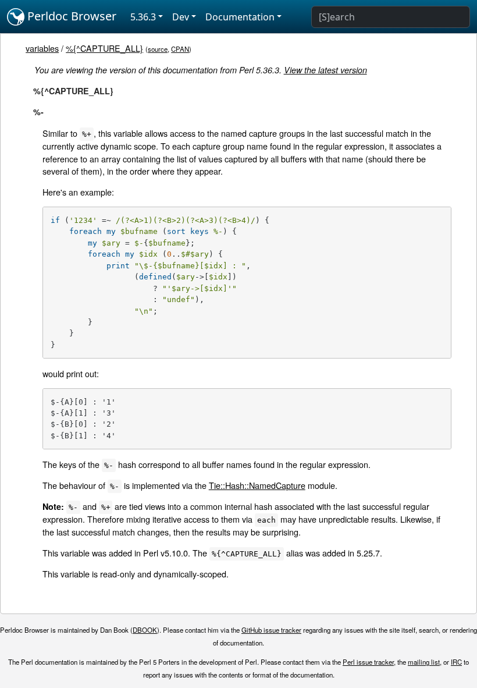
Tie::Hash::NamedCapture (257, 485)
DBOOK (145, 629)
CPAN (180, 49)
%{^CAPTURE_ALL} (104, 48)
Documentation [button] (240, 16)
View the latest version (325, 70)
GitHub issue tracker (271, 629)
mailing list (424, 661)
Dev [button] (180, 16)
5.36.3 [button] (143, 16)
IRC (456, 661)
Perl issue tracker (368, 661)
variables (42, 48)
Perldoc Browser (70, 16)
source (158, 49)
